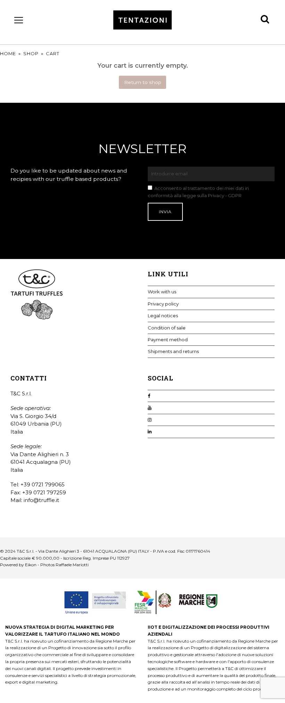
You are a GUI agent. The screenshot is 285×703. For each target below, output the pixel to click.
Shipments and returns (173, 351)
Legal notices (163, 315)
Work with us (162, 291)
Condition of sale (167, 327)
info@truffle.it (41, 500)
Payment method (168, 339)
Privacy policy (163, 304)
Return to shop (142, 82)
